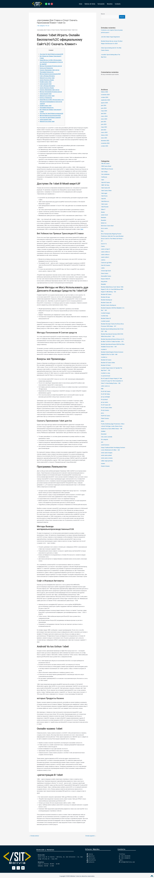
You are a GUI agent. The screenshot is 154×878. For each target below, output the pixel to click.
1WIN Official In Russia (107, 169)
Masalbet (103, 284)
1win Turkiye (104, 171)
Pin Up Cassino (105, 410)
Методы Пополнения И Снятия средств (51, 66)
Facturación (101, 4)
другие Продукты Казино (47, 80)
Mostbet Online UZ (106, 318)
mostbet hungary (105, 313)
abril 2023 (103, 130)
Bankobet (103, 217)
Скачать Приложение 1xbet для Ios (49, 70)
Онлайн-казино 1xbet (45, 82)
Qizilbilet (103, 431)
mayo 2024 (104, 111)
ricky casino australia (106, 436)
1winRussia (104, 177)
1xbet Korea (104, 196)
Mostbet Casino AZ (106, 302)
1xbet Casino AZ (105, 188)
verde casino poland (106, 455)
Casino (103, 246)
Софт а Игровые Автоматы (47, 76)
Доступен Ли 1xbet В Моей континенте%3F (51, 54)
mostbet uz (104, 357)
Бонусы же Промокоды (46, 68)
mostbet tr (104, 349)
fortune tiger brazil (106, 270)
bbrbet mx (103, 223)
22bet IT (103, 209)
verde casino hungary (106, 452)
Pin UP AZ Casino (105, 391)
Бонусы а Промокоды (46, 97)
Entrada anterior (34, 836)
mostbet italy (104, 315)
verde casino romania (106, 458)
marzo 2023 (104, 132)
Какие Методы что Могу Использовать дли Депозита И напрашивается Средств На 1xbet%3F (51, 62)
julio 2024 (103, 105)
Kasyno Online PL (105, 279)
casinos (103, 260)
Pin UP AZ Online (105, 394)
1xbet (81, 229)
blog (102, 231)
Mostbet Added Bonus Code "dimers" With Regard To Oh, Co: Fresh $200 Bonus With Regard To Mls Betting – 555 (112, 289)
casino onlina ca (105, 252)
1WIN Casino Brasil (106, 166)
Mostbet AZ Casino (106, 294)
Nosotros (110, 4)
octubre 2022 (104, 146)
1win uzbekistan (105, 174)
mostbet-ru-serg (105, 373)
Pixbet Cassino (105, 418)
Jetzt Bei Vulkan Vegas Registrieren (110, 37)
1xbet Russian (104, 206)
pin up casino (104, 402)
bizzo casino (104, 228)
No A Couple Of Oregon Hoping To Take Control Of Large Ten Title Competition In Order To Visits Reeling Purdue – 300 (112, 381)
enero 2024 (104, 119)
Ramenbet (103, 434)
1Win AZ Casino (105, 163)
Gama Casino (104, 273)
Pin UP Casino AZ (105, 405)
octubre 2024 (104, 97)
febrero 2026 (104, 92)
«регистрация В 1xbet (45, 84)
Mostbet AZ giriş (105, 297)
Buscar (103, 14)
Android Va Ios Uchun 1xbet (47, 78)
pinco (102, 413)
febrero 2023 (104, 135)
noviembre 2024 (105, 94)
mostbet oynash (105, 321)
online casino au (105, 386)
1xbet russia (104, 204)
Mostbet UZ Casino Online (108, 362)
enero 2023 (104, 138)
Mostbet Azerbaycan (106, 300)
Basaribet (103, 220)
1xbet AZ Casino (105, 182)
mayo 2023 (104, 127)
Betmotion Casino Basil (107, 225)
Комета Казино (105, 466)
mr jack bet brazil (105, 376)
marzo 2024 (104, 116)
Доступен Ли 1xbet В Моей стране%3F (50, 117)
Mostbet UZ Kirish (106, 365)
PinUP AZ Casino (105, 415)
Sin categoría (41, 25)
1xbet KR (103, 198)
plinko (102, 421)
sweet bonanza (105, 445)
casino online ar (105, 254)
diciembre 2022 (105, 140)
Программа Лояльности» (47, 72)
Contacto (117, 4)
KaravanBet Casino (106, 276)
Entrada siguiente (91, 836)
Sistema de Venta (90, 4)
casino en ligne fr (105, 249)
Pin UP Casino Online (106, 407)
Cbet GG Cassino (105, 265)
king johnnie (104, 281)
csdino (103, 268)
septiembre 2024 (105, 100)
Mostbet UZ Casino (106, 360)
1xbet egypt (104, 193)
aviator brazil (104, 215)
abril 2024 (103, 113)
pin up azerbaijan (105, 397)
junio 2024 (103, 108)
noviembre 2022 (105, 143)
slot (102, 442)
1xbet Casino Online (106, 190)
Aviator (103, 212)
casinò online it (105, 257)
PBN (102, 388)
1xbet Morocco (105, 201)
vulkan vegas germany (107, 460)
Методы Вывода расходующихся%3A (50, 74)
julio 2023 (103, 121)
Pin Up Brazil (104, 399)
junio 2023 (103, 124)
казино (103, 463)
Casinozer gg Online (106, 262)
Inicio (80, 4)
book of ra (104, 243)
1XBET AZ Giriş (105, 185)
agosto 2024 (104, 102)
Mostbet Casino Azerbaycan (108, 305)
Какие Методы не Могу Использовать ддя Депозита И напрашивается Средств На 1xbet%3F (52, 101)
